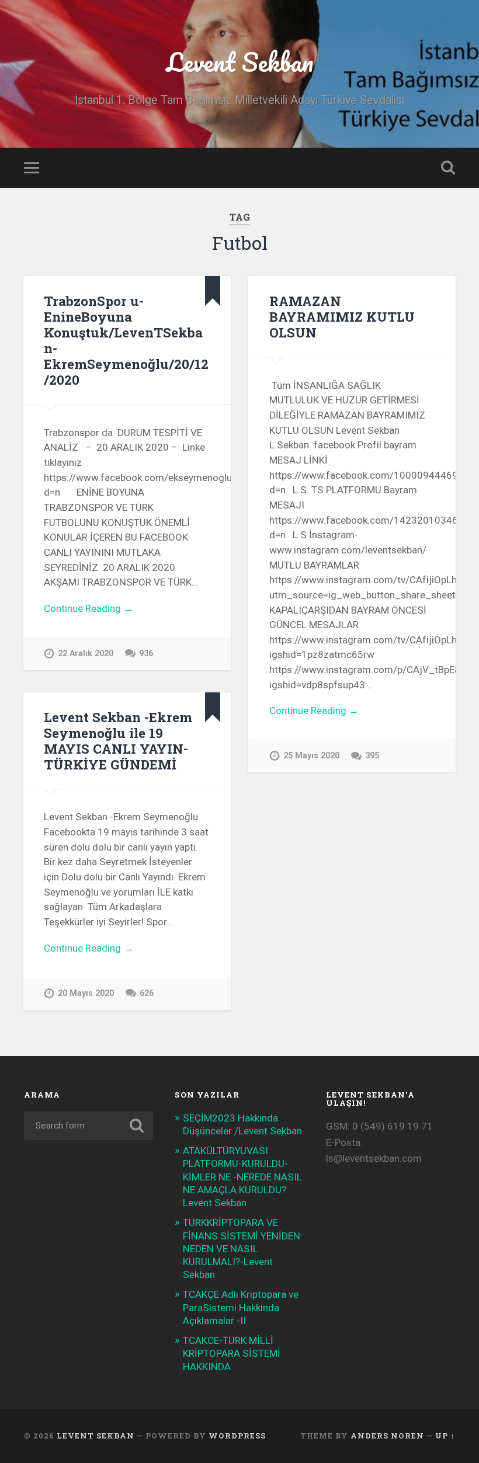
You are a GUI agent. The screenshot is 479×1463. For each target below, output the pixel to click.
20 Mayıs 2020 (86, 993)
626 (147, 993)
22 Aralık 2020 (85, 654)
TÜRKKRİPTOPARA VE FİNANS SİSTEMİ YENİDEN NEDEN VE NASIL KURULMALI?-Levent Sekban (241, 1248)
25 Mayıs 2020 (311, 756)
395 (372, 756)
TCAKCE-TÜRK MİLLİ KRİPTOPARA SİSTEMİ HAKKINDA (231, 1353)
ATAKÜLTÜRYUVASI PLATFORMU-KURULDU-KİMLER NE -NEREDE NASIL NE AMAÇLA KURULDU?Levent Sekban (242, 1176)
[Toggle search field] (448, 167)
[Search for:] (88, 1125)
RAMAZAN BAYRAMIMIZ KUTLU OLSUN (342, 316)
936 (146, 654)
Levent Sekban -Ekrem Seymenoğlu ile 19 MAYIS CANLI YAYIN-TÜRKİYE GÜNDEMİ (118, 740)
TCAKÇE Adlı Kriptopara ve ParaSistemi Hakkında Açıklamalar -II (240, 1307)
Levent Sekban (239, 61)
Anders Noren (387, 1435)
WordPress (237, 1435)
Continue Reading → (88, 608)
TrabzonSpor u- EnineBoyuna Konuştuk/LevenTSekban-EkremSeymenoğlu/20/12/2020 (126, 340)
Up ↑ (445, 1435)
